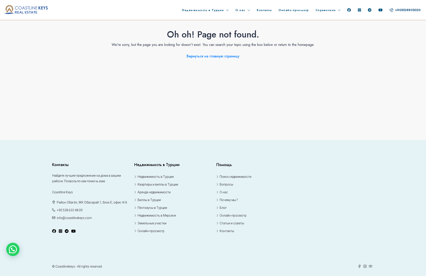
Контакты (264, 10)
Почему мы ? (229, 200)
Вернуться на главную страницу (213, 56)
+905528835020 (407, 10)
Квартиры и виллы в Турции (158, 184)
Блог (223, 207)
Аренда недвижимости (154, 192)
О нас (240, 10)
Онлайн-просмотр (293, 10)
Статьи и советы (232, 223)
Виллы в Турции (149, 200)
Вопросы (226, 184)
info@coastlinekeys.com (74, 218)
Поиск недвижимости (235, 176)
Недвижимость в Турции (203, 10)
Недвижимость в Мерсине (157, 215)
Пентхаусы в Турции (152, 207)
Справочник (326, 10)
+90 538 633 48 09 (70, 210)
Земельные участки (152, 223)
